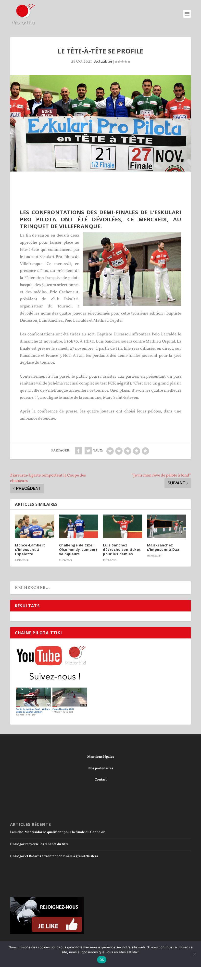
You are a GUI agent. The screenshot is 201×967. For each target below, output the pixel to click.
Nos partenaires (100, 768)
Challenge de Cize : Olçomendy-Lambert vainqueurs (78, 549)
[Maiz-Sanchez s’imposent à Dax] (166, 526)
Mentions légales (100, 757)
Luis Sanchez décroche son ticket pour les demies (122, 549)
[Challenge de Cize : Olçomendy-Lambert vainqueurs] (78, 526)
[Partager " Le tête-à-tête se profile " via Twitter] (88, 451)
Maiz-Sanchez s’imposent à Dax (163, 547)
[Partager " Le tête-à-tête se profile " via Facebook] (78, 451)
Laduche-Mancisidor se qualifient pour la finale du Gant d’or (57, 832)
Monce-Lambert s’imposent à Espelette (30, 549)
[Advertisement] (109, 192)
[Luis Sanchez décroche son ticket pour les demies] (122, 526)
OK (102, 960)
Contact (101, 779)
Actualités (103, 61)
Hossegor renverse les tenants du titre (39, 844)
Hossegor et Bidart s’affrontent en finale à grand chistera (54, 856)
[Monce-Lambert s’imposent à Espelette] (34, 526)
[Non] (194, 954)
